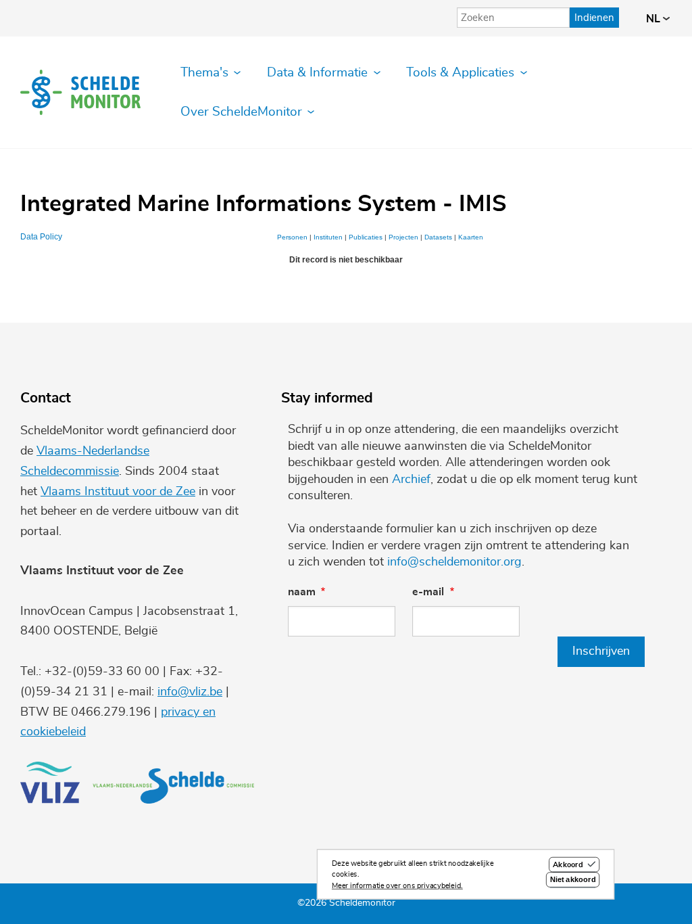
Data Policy (41, 236)
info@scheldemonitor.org (454, 562)
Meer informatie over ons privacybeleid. (397, 886)
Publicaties (365, 237)
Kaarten (470, 237)
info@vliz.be (189, 692)
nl (654, 19)
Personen (292, 237)
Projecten (403, 237)
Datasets (438, 237)
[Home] (80, 92)
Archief (411, 479)
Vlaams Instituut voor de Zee (118, 492)
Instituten (328, 237)
